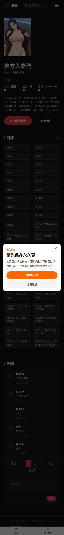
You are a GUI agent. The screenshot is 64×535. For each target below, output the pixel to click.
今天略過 (32, 284)
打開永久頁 (32, 275)
